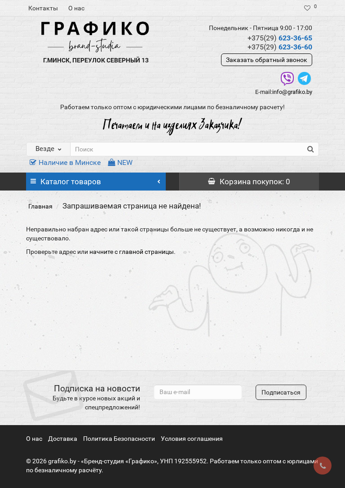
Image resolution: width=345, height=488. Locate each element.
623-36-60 (280, 47)
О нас (76, 8)
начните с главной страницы (131, 251)
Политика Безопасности (119, 438)
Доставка (62, 438)
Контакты (43, 8)
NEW (125, 162)
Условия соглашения (192, 438)
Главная (40, 206)
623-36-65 (280, 38)
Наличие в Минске (70, 162)
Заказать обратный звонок (266, 59)
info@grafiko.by (292, 92)
